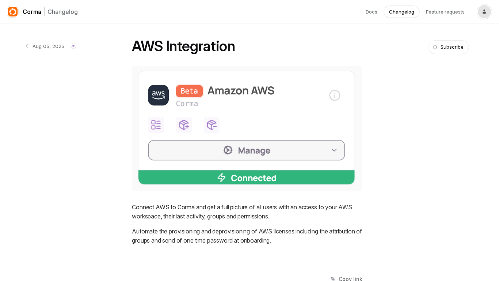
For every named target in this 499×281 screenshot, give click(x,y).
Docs (371, 12)
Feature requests (445, 12)
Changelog (62, 11)
